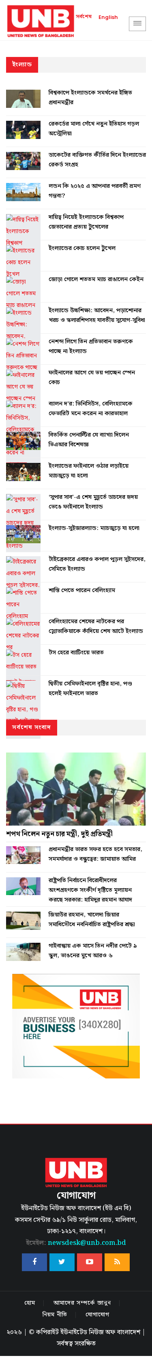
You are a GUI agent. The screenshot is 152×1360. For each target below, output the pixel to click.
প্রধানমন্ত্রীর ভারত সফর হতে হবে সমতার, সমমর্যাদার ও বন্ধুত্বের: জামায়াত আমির (95, 854)
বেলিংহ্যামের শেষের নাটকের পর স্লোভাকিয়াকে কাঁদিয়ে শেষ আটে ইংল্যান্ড (96, 626)
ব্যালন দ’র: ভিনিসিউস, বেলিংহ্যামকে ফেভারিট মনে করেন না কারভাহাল (91, 408)
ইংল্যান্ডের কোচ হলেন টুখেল (82, 248)
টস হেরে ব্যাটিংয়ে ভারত (76, 653)
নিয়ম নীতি (55, 1315)
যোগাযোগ (97, 1315)
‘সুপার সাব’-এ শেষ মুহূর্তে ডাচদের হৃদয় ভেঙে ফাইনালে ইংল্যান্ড (93, 502)
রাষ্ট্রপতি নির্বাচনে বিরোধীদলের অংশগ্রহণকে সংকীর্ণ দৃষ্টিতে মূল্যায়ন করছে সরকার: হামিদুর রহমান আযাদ (90, 890)
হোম (29, 1303)
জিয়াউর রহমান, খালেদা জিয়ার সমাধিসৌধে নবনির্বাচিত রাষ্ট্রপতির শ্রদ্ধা (92, 919)
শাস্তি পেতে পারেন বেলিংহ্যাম (82, 590)
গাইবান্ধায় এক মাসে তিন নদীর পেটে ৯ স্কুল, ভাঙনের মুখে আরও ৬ (93, 951)
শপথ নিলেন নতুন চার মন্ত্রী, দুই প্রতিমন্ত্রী (59, 834)
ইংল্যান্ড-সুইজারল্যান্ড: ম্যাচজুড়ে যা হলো (94, 528)
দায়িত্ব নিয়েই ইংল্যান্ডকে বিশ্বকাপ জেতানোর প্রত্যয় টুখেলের (86, 222)
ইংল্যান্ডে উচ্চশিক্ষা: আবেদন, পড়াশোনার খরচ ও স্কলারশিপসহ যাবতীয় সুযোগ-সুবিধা (97, 315)
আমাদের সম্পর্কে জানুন (82, 1303)
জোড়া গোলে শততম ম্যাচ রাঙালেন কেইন (96, 279)
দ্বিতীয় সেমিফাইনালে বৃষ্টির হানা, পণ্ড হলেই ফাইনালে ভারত (90, 688)
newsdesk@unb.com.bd (76, 1243)
